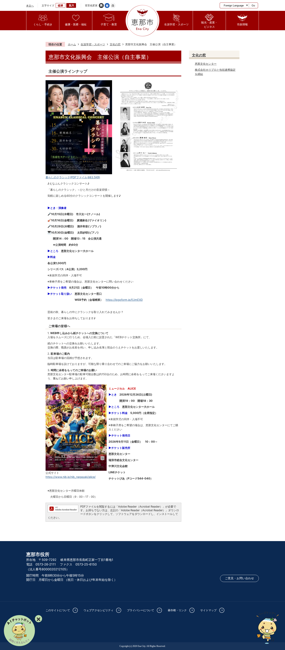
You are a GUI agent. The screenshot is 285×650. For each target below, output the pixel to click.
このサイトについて (58, 610)
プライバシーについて (140, 610)
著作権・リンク (177, 610)
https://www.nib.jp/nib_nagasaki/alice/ (71, 476)
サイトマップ (208, 610)
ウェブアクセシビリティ (98, 610)
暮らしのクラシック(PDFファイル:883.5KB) (73, 177)
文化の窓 (115, 44)
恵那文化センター (206, 63)
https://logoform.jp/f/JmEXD (124, 299)
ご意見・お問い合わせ (239, 578)
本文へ (30, 5)
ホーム (72, 44)
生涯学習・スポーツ (93, 44)
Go (253, 5)
